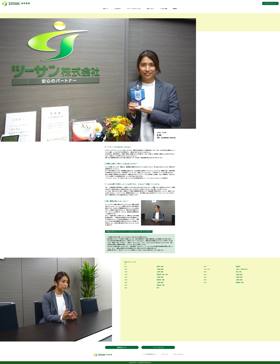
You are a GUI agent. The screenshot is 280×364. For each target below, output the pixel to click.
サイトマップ (164, 354)
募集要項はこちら (121, 347)
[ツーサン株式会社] (16, 5)
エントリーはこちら (158, 347)
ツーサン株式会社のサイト (149, 354)
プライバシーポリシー (178, 354)
